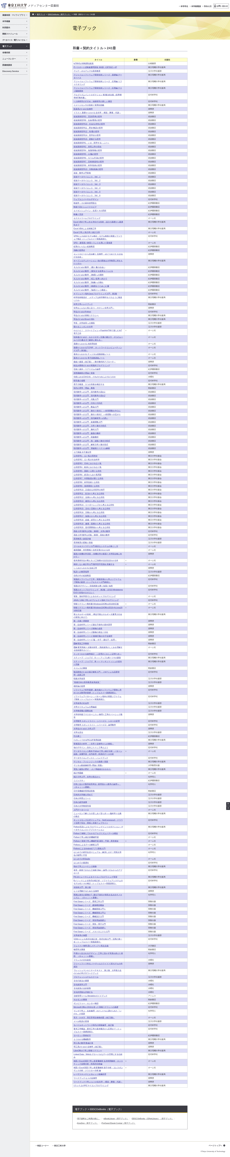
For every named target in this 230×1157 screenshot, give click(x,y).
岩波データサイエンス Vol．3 (87, 184)
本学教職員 (196, 6)
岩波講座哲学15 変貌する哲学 (87, 139)
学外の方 (208, 6)
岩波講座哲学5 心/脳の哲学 (86, 154)
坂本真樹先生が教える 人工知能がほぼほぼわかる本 (96, 560)
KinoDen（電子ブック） (87, 1123)
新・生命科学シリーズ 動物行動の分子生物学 (93, 636)
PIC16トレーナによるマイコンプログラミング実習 (95, 877)
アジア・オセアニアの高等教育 (87, 71)
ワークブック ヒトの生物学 (85, 1078)
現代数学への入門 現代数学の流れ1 (89, 392)
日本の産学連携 (80, 802)
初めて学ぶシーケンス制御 (85, 866)
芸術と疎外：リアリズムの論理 (87, 369)
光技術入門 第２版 (82, 887)
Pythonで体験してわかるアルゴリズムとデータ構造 (96, 833)
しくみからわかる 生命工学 (85, 568)
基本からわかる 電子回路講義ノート (89, 358)
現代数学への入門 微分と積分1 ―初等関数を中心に (97, 411)
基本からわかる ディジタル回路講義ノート (92, 354)
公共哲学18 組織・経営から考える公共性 (92, 520)
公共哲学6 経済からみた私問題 (87, 475)
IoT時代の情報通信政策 (84, 63)
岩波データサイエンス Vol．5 (87, 192)
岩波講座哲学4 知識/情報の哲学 (88, 150)
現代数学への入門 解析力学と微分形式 (91, 445)
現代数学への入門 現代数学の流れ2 (89, 396)
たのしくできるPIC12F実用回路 (87, 740)
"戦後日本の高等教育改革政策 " (87, 682)
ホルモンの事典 (80, 1000)
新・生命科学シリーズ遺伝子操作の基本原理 (93, 625)
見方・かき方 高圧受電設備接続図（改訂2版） (94, 1018)
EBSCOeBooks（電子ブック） (59, 14)
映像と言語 (78, 214)
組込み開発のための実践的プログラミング (92, 365)
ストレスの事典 (80, 668)
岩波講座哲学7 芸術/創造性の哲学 (89, 162)
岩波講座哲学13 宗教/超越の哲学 (88, 169)
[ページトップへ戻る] (228, 804)
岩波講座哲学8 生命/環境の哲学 (88, 120)
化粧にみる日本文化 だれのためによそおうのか (95, 377)
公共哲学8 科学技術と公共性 (87, 482)
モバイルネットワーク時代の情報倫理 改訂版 (94, 1025)
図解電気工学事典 (81, 643)
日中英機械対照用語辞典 (84, 791)
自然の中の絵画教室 (82, 576)
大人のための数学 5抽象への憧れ (88, 282)
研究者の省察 (79, 381)
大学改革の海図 (80, 935)
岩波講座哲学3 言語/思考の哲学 (88, 116)
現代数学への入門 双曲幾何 (86, 437)
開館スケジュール (15, 34)
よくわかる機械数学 (82, 1039)
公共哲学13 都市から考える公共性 (89, 501)
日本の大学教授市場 (82, 806)
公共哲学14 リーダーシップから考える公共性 (94, 505)
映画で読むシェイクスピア (85, 207)
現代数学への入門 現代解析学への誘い (91, 418)
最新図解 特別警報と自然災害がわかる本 (92, 550)
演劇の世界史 (79, 250)
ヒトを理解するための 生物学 (86, 891)
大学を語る (78, 732)
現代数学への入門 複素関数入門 (88, 422)
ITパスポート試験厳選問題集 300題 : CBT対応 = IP (95, 67)
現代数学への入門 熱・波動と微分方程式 (92, 441)
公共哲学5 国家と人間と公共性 (87, 471)
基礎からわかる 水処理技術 (85, 344)
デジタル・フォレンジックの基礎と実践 (91, 762)
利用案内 (15, 28)
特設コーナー (43, 1146)
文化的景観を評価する (83, 992)
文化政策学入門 (80, 985)
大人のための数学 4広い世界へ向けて (90, 279)
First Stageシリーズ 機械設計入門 (89, 916)
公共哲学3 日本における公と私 (87, 463)
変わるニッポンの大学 (83, 327)
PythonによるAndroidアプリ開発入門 (89, 849)
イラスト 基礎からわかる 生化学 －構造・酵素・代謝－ (97, 113)
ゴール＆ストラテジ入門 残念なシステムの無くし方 (96, 546)
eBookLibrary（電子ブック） (116, 1119)
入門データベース (81, 810)
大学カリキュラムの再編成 (85, 707)
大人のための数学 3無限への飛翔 (88, 275)
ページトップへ (215, 1146)
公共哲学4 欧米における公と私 (87, 467)
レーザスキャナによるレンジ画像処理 (90, 1074)
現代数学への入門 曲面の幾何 (87, 433)
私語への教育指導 (81, 572)
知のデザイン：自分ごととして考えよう (91, 747)
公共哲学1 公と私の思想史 (86, 456)
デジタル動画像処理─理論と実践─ (88, 765)
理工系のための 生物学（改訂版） (88, 1047)
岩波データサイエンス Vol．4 (87, 188)
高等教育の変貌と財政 (83, 543)
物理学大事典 (79, 949)
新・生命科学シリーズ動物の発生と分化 (91, 632)
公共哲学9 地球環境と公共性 (87, 486)
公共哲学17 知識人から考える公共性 (90, 516)
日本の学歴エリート (82, 798)
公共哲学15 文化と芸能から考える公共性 (92, 509)
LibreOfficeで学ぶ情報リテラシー (88, 1051)
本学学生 (184, 6)
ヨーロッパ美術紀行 (82, 1035)
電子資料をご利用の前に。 (88, 1119)
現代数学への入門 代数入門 (86, 399)
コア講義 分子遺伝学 (82, 452)
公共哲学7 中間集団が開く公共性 (88, 478)
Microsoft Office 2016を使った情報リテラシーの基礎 (96, 1007)
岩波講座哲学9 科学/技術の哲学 (88, 165)
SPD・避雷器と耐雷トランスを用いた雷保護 (93, 243)
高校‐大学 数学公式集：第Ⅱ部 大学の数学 (92, 531)
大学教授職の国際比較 (83, 711)
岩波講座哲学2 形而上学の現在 (87, 147)
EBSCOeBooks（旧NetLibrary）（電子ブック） (152, 1119)
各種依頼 (15, 52)
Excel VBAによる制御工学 (85, 228)
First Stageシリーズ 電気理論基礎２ (90, 920)
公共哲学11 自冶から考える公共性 (89, 494)
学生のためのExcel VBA (84, 319)
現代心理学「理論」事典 (84, 388)
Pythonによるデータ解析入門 (86, 845)
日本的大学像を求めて (83, 795)
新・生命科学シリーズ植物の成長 (88, 628)
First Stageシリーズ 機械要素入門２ (90, 913)
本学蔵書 (15, 21)
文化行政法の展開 (81, 981)
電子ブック (41, 14)
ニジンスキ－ (79, 780)
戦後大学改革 (79, 679)
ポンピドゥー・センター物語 (86, 1003)
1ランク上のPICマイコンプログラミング (91, 1085)
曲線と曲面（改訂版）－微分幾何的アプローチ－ (95, 362)
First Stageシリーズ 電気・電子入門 (90, 924)
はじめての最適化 (81, 863)
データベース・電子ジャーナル (15, 40)
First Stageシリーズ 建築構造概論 (89, 905)
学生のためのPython (82, 312)
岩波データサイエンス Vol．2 (87, 180)
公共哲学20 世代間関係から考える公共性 (92, 527)
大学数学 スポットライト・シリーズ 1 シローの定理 (97, 721)
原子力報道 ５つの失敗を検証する (89, 384)
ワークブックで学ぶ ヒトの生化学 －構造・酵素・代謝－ (98, 1082)
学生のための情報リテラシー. (86, 315)
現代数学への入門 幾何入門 (86, 429)
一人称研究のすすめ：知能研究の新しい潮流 (93, 101)
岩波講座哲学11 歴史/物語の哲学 (88, 128)
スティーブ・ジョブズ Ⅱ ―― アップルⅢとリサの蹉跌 (97, 658)
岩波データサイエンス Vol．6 (87, 195)
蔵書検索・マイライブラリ (15, 15)
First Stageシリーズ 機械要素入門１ (90, 909)
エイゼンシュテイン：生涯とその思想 (90, 211)
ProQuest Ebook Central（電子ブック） (119, 1123)
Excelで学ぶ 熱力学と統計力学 (87, 232)
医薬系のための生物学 (83, 109)
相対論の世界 (79, 686)
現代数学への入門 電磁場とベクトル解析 (92, 448)
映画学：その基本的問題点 (85, 203)
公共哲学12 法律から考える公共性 (89, 497)
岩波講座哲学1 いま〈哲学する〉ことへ (91, 143)
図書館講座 (15, 65)
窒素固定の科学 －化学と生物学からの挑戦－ (94, 744)
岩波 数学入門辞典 (82, 173)
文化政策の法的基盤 (82, 988)
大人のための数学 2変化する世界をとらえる (93, 271)
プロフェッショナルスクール (86, 977)
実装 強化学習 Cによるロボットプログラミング (95, 596)
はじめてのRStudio (82, 859)
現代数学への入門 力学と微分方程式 (90, 426)
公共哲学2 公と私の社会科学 (87, 460)
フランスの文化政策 (82, 960)
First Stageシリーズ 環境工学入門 (89, 901)
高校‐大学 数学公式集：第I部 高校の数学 (92, 535)
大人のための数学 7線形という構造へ (90, 290)
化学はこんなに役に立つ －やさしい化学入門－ (94, 308)
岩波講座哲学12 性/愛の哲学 (86, 131)
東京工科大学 (60, 1146)
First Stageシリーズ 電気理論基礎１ (90, 928)
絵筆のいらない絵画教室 (84, 246)
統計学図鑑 (78, 773)
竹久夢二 (77, 736)
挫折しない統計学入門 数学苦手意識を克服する (94, 564)
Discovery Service (15, 71)
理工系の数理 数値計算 (83, 1043)
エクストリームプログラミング (87, 218)
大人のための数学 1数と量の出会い (89, 267)
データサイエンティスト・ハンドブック (91, 758)
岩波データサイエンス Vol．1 (87, 177)
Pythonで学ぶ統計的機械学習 (86, 837)
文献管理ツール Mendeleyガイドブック (90, 996)
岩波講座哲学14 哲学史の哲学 (87, 135)
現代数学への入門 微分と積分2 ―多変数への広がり (97, 414)
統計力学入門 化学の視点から (87, 777)
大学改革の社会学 (81, 703)
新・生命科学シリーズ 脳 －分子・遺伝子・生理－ (95, 640)
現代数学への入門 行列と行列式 (88, 403)
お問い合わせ (222, 6)
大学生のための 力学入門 (84, 729)
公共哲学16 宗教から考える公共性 (89, 512)
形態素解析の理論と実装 (84, 373)
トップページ (33, 14)
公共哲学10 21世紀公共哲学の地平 (89, 490)
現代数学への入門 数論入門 (86, 407)
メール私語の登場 (81, 1021)
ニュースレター (15, 59)
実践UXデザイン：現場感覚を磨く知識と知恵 (93, 586)
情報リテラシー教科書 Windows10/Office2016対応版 (96, 604)
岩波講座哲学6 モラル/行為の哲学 (89, 158)
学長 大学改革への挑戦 (84, 323)
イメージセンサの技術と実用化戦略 (89, 105)
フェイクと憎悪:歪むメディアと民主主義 (91, 946)
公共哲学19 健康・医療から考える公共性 (92, 524)
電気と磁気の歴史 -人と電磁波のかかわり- (92, 769)
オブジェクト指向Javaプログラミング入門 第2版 (95, 294)
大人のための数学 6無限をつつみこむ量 (91, 286)
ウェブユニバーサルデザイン (86, 199)
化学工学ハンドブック (83, 304)
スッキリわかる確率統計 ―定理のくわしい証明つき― (97, 654)
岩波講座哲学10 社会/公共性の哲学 (89, 124)
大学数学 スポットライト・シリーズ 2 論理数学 (95, 725)
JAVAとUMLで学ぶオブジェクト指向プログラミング (96, 600)
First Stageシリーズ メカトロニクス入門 (92, 932)
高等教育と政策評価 (82, 539)
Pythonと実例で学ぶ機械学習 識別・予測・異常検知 (96, 841)
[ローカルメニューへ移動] (228, 808)
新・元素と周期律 (81, 621)
